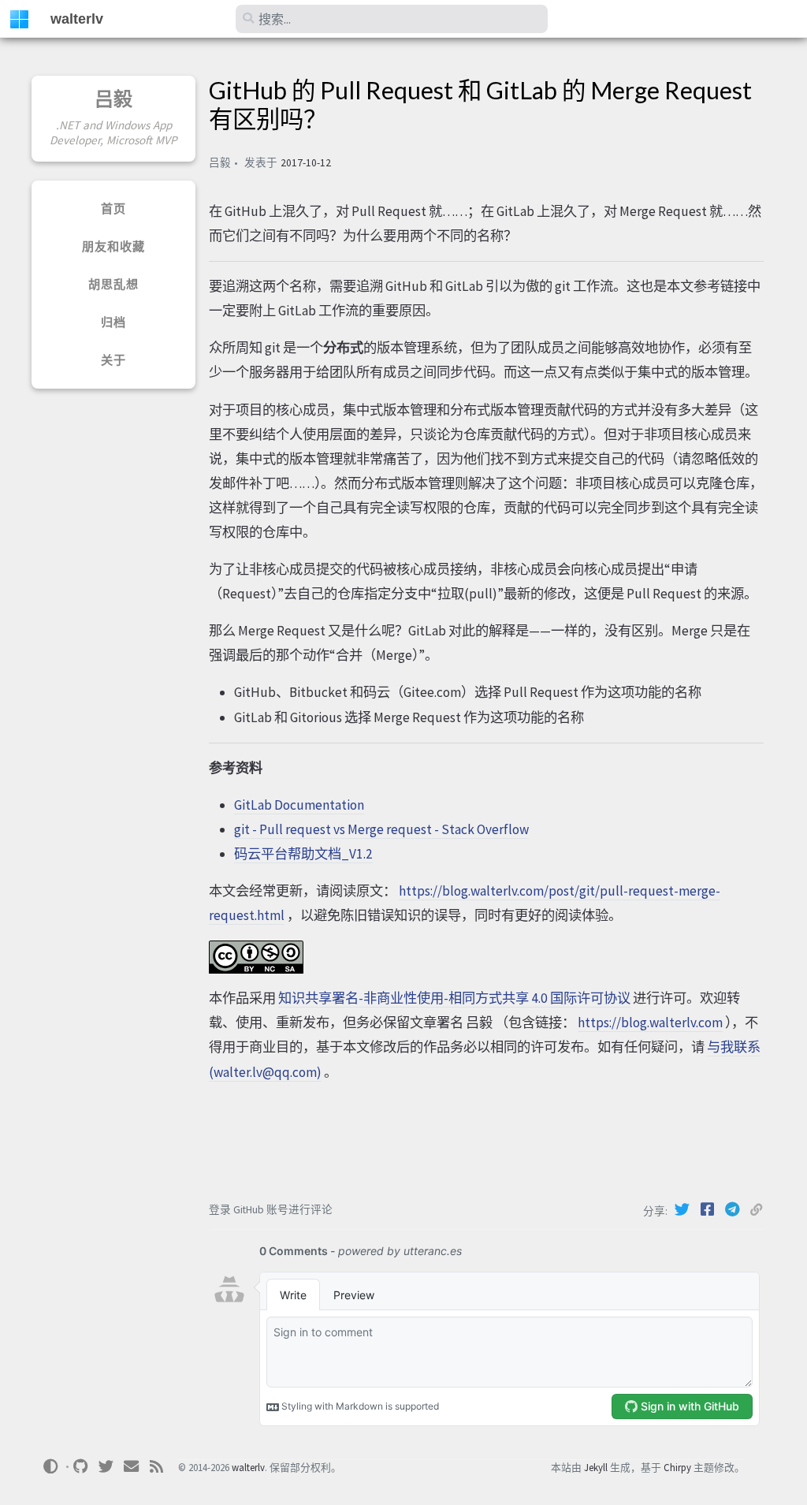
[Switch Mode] (50, 1466)
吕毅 (114, 99)
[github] (81, 1466)
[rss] (156, 1466)
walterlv (76, 19)
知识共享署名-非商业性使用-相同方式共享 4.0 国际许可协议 (454, 998)
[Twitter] (684, 1209)
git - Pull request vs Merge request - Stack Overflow (381, 829)
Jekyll (596, 1467)
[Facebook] (709, 1209)
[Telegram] (734, 1209)
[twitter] (106, 1466)
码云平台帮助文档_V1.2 (303, 853)
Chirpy (677, 1467)
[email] (131, 1466)
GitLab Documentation (299, 805)
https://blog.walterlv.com (650, 1022)
